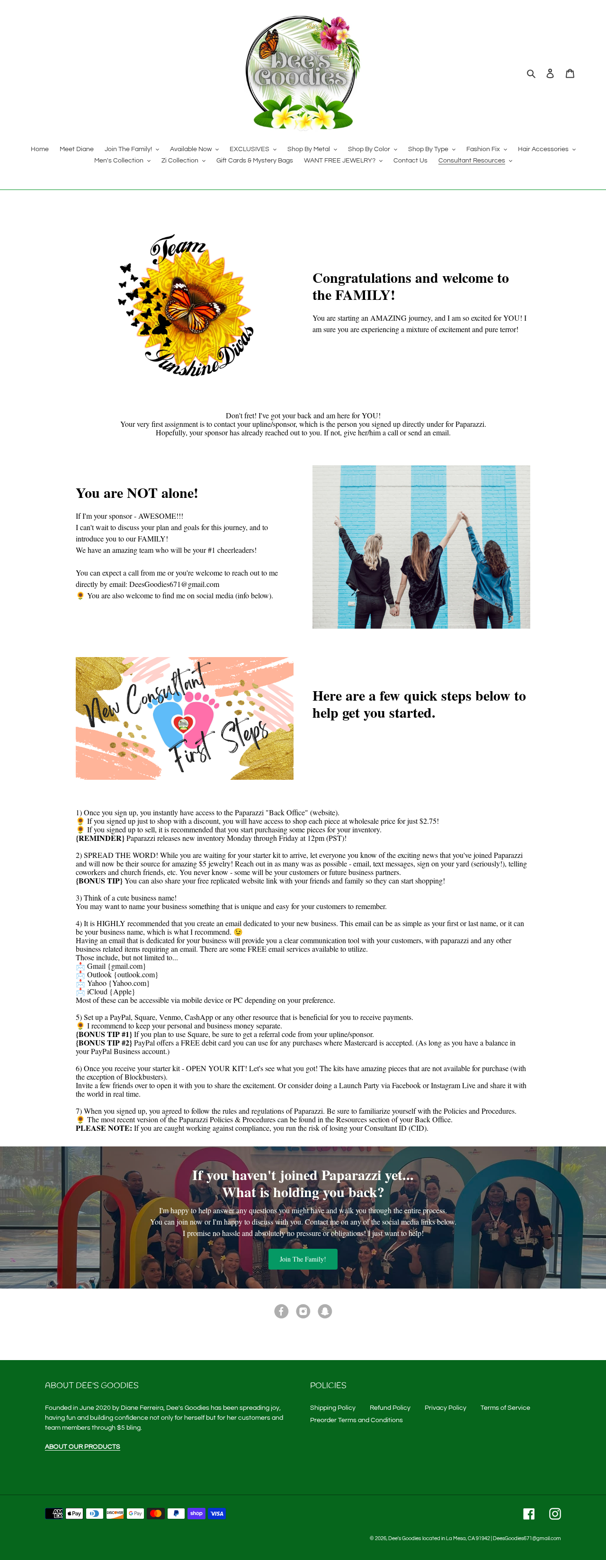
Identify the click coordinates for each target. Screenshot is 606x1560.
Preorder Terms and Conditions (356, 1420)
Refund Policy (390, 1408)
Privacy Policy (445, 1408)
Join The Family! (303, 1258)
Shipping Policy (333, 1408)
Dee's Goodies (404, 1538)
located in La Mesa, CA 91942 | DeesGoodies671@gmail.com (491, 1538)
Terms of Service (505, 1408)
